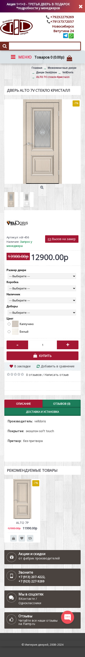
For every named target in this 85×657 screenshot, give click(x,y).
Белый (24, 331)
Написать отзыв (56, 375)
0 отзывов (34, 375)
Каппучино (27, 324)
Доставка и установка (42, 412)
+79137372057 (62, 21)
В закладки (22, 366)
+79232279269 (61, 17)
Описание (23, 404)
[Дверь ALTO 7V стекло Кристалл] (42, 141)
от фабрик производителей (39, 558)
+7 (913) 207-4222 (31, 577)
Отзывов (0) (61, 404)
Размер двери (16, 270)
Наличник (13, 294)
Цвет (10, 318)
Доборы (12, 306)
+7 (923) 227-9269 (31, 581)
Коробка (12, 282)
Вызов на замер (63, 239)
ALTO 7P (22, 523)
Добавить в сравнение (58, 366)
